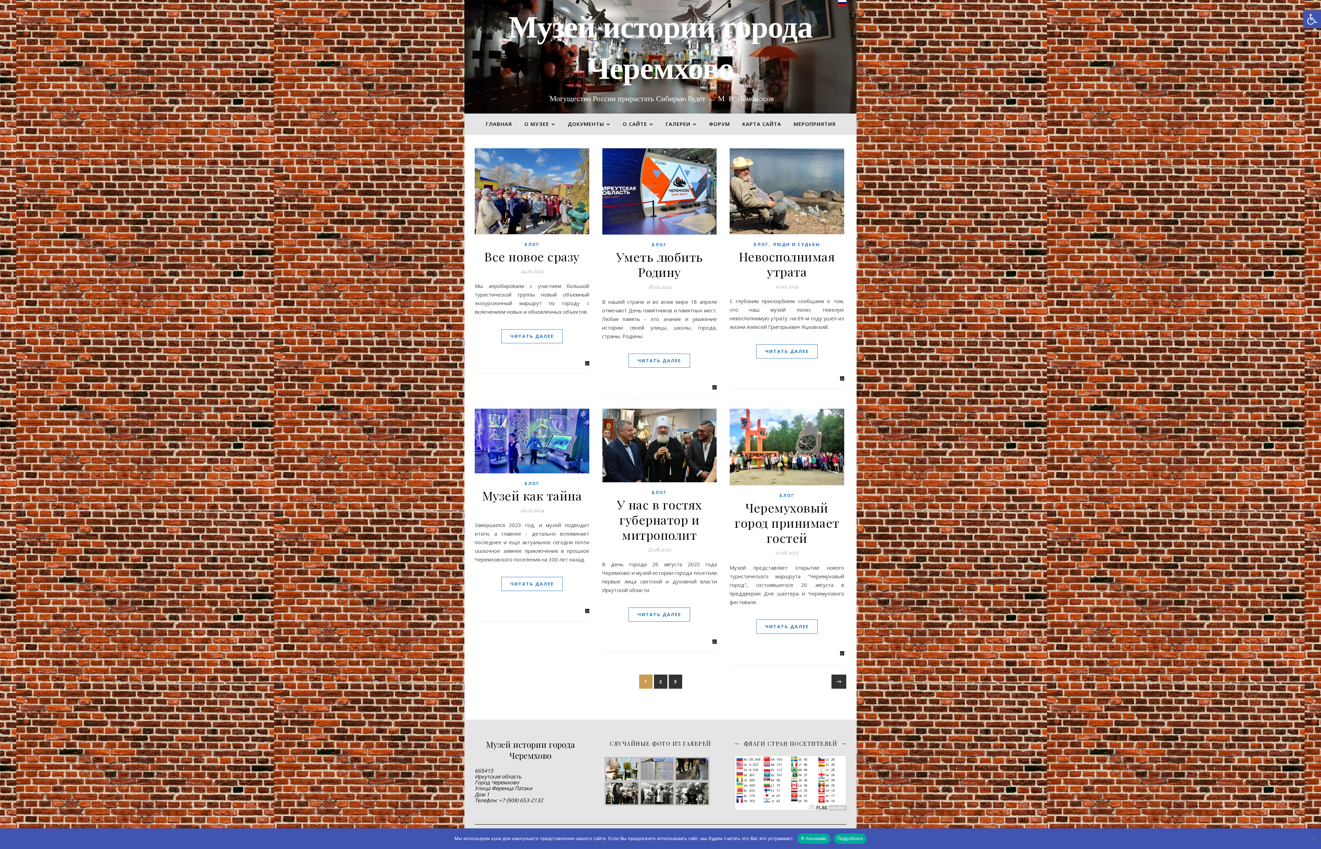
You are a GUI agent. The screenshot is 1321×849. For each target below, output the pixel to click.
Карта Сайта (761, 123)
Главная (499, 123)
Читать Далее (532, 336)
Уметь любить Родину (659, 264)
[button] (1312, 19)
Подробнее (850, 838)
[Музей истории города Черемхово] (660, 57)
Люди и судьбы (796, 244)
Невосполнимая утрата (787, 264)
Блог (532, 244)
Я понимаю (814, 838)
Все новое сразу (532, 256)
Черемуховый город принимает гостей (786, 522)
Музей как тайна (532, 495)
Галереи (678, 123)
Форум (719, 123)
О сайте (635, 123)
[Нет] (1312, 838)
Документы (586, 123)
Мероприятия (815, 123)
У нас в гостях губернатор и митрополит (659, 519)
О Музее (536, 123)
